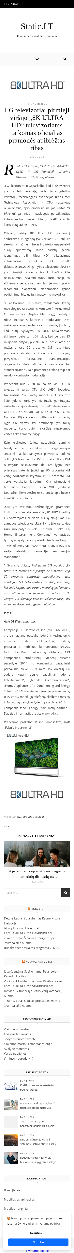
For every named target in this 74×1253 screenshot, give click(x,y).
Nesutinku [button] (37, 1233)
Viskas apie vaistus (16, 1029)
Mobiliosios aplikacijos (19, 1199)
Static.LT (37, 26)
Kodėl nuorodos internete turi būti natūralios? (37, 1087)
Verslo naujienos (15, 1053)
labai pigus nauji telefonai (21, 928)
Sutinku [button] (38, 1242)
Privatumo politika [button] (48, 1223)
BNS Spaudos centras (31, 817)
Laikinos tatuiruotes (17, 1034)
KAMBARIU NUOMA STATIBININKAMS (29, 986)
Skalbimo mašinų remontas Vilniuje (28, 1044)
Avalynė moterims (16, 1049)
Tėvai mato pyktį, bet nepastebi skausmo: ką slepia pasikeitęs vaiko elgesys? (37, 1124)
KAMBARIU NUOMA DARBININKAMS (29, 933)
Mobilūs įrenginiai (16, 1208)
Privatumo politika (37, 1251)
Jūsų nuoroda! (18, 1058)
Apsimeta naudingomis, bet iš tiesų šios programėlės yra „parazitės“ (37, 1106)
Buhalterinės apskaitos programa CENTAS (32, 948)
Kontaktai (11, 3)
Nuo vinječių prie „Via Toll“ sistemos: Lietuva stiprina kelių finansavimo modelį (38, 1142)
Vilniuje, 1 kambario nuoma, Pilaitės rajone (33, 981)
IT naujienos (37, 104)
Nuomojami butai (39, 961)
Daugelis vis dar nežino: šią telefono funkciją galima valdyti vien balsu (38, 1160)
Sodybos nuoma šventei (20, 1039)
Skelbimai (39, 908)
